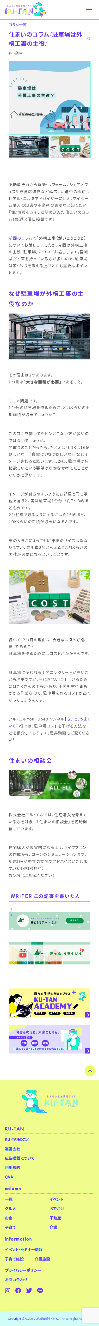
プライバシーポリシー (23, 1270)
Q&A (9, 1177)
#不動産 (16, 53)
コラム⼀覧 (18, 24)
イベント (56, 1199)
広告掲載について (19, 1158)
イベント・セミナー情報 (24, 1249)
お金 (8, 1218)
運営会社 (12, 1148)
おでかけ (57, 1208)
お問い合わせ (16, 1279)
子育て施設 (14, 1259)
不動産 (55, 1218)
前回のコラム (21, 238)
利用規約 (12, 1167)
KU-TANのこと (17, 1139)
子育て (10, 1227)
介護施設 (42, 1259)
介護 (53, 1227)
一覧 (8, 1199)
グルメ (10, 1208)
